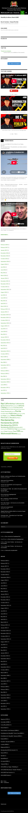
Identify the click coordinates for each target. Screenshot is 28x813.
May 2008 (3, 362)
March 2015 (4, 306)
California (21, 405)
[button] (16, 94)
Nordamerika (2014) (10, 423)
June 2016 (3, 269)
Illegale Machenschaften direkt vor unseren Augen (13, 511)
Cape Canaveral (10, 407)
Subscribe (15, 90)
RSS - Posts (3, 781)
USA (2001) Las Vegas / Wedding (9, 766)
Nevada (12, 417)
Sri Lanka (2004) (4, 761)
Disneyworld (8, 411)
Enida (9, 23)
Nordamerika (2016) (7, 427)
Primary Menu (26, 13)
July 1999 (3, 390)
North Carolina (4, 429)
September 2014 (5, 323)
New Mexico (18, 417)
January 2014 (4, 337)
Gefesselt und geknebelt (7, 507)
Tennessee (10, 431)
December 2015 (5, 281)
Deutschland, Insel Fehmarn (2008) (9, 730)
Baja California (6, 403)
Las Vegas (3, 415)
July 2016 (3, 267)
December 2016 (5, 253)
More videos (5, 234)
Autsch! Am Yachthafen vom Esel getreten (11, 484)
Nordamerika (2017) (18, 427)
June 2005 (3, 368)
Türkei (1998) (4, 764)
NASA (8, 417)
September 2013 (5, 342)
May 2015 (3, 300)
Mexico (13, 415)
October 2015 (4, 286)
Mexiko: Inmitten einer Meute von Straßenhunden (13, 476)
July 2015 (3, 295)
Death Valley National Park (13, 409)
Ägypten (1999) (4, 719)
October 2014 (4, 320)
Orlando (9, 429)
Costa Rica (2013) (18, 407)
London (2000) (4, 744)
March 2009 (4, 356)
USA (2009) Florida (5, 775)
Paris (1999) (4, 752)
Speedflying (4, 758)
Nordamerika (7, 420)
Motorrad (4, 417)
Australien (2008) (5, 722)
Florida (18, 411)
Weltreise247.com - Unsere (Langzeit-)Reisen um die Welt (11, 13)
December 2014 (5, 314)
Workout (19, 433)
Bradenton (15, 405)
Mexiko (19, 415)
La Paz (23, 413)
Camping (3, 407)
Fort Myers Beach (5, 413)
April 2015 (3, 303)
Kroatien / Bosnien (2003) (7, 741)
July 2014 (3, 328)
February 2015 (4, 309)
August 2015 (4, 292)
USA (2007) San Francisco (7, 772)
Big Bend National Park (7, 405)
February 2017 (4, 247)
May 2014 (3, 334)
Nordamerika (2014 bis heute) (8, 750)
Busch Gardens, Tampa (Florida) (9, 22)
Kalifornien (13, 413)
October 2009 (4, 354)
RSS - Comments (5, 782)
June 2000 (3, 384)
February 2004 (4, 370)
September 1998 (5, 393)
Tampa (6, 431)
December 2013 (5, 340)
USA (18, 431)
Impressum (3, 804)
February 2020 (4, 244)
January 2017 (4, 250)
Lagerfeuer (19, 413)
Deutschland (21, 409)
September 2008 (5, 359)
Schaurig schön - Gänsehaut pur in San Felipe (12, 515)
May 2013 (3, 345)
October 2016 (4, 258)
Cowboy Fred (4, 409)
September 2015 (5, 289)
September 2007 (5, 365)
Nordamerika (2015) (9, 425)
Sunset (2, 431)
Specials (3, 755)
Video (21, 431)
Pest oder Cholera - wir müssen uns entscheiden (12, 502)
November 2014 (5, 317)
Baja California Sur (18, 403)
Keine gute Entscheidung (7, 480)
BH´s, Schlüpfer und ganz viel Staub (9, 498)
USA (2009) (4, 28)
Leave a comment (14, 23)
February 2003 (4, 373)
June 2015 (3, 297)
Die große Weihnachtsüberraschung (10, 228)
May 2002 (3, 376)
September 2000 (5, 382)
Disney (2, 411)
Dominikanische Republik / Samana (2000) (11, 736)
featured (13, 411)
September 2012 (5, 351)
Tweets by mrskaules (6, 51)
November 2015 (5, 283)
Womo (14, 433)
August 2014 (4, 326)
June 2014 (3, 331)
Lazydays (8, 415)
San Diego (15, 429)
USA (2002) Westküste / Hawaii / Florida (10, 769)
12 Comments (10, 230)
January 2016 (4, 278)
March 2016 (4, 275)
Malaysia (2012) (4, 747)
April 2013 (3, 348)
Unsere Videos (9, 140)
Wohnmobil (6, 433)
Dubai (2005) (4, 738)
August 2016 (4, 264)
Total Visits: (4, 466)
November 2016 (5, 255)
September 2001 (5, 379)
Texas (14, 431)
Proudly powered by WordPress (7, 811)
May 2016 (3, 272)
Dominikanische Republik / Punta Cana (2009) (12, 733)
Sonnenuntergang (21, 429)
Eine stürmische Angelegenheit (8, 494)
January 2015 (4, 312)
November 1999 (5, 387)
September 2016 (5, 261)
